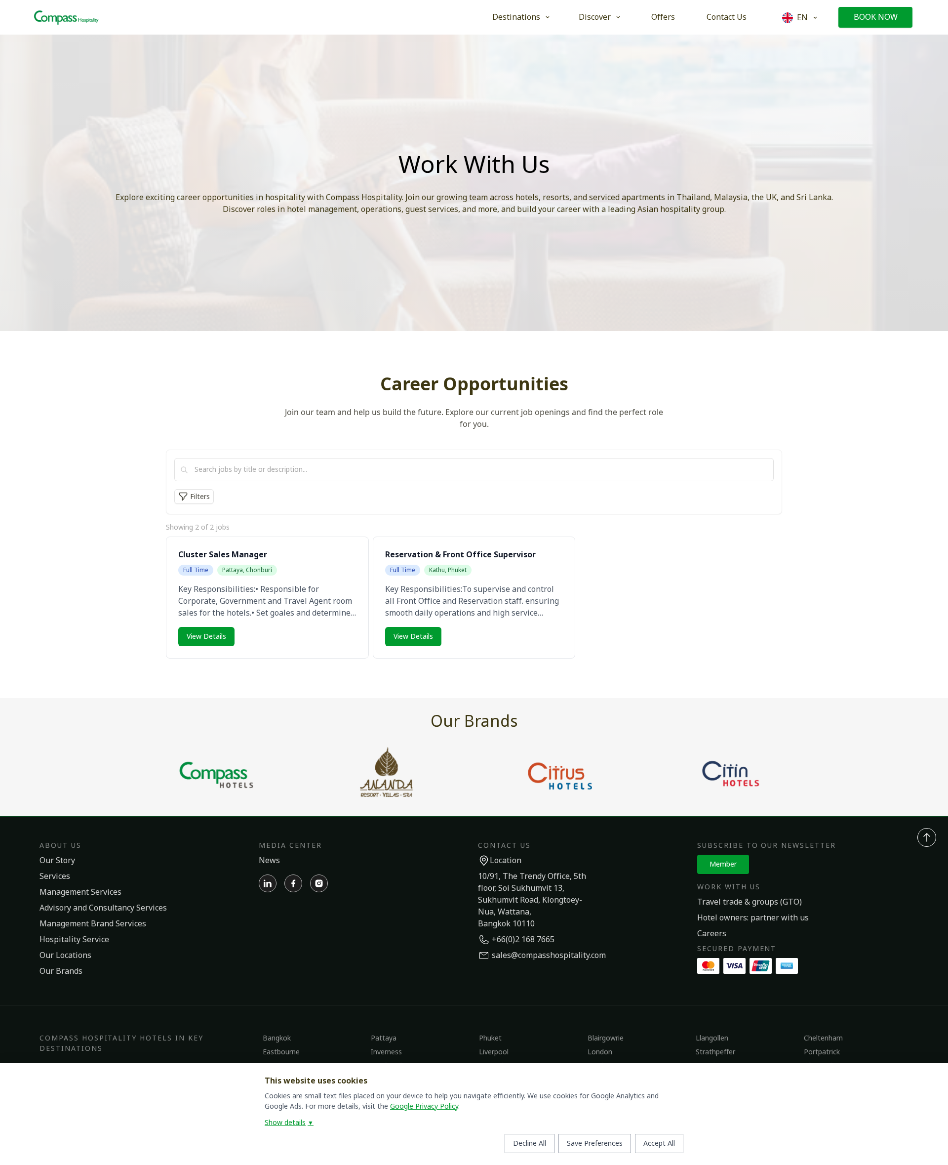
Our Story (57, 861)
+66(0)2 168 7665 (523, 940)
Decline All (529, 1143)
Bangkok (277, 1038)
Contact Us (727, 17)
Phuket (490, 1038)
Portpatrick (822, 1052)
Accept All (659, 1143)
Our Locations (65, 955)
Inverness (386, 1052)
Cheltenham (823, 1038)
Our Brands (61, 971)
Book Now (876, 17)
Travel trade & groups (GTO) (749, 902)
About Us (60, 845)
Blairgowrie (606, 1038)
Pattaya (383, 1038)
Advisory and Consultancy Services (103, 908)
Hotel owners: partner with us (753, 918)
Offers (663, 17)
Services (55, 876)
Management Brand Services (93, 924)
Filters (200, 497)
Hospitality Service (74, 940)
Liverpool (494, 1052)
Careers (711, 934)
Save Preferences (595, 1143)
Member (723, 864)
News (269, 861)
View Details (206, 636)
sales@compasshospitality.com (549, 955)
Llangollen (712, 1038)
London (600, 1052)
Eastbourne (281, 1052)
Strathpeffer (715, 1052)
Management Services (80, 892)
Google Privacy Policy (424, 1106)
